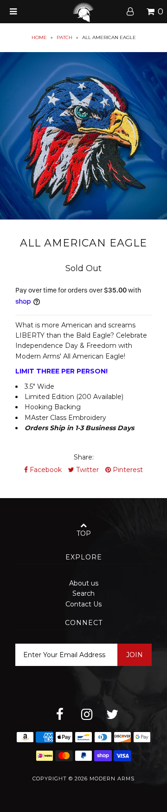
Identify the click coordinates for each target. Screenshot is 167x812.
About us (83, 583)
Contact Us (83, 604)
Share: (84, 457)
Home (39, 37)
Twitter (86, 470)
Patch (64, 37)
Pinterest (127, 470)
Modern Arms (112, 778)
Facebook (45, 470)
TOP (84, 533)
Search (83, 593)
